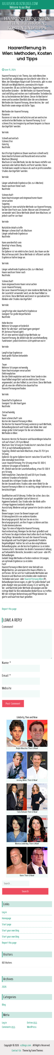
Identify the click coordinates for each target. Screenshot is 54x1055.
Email (6, 675)
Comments (8, 1027)
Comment (7, 626)
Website (6, 688)
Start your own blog (10, 930)
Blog (4, 1004)
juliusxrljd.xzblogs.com (20, 3)
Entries (32, 1022)
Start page (6, 924)
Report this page (9, 609)
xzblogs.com (25, 1045)
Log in (4, 912)
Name (6, 662)
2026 (4, 986)
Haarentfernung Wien (34, 579)
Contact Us (16, 1050)
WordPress (31, 1027)
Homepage (6, 918)
